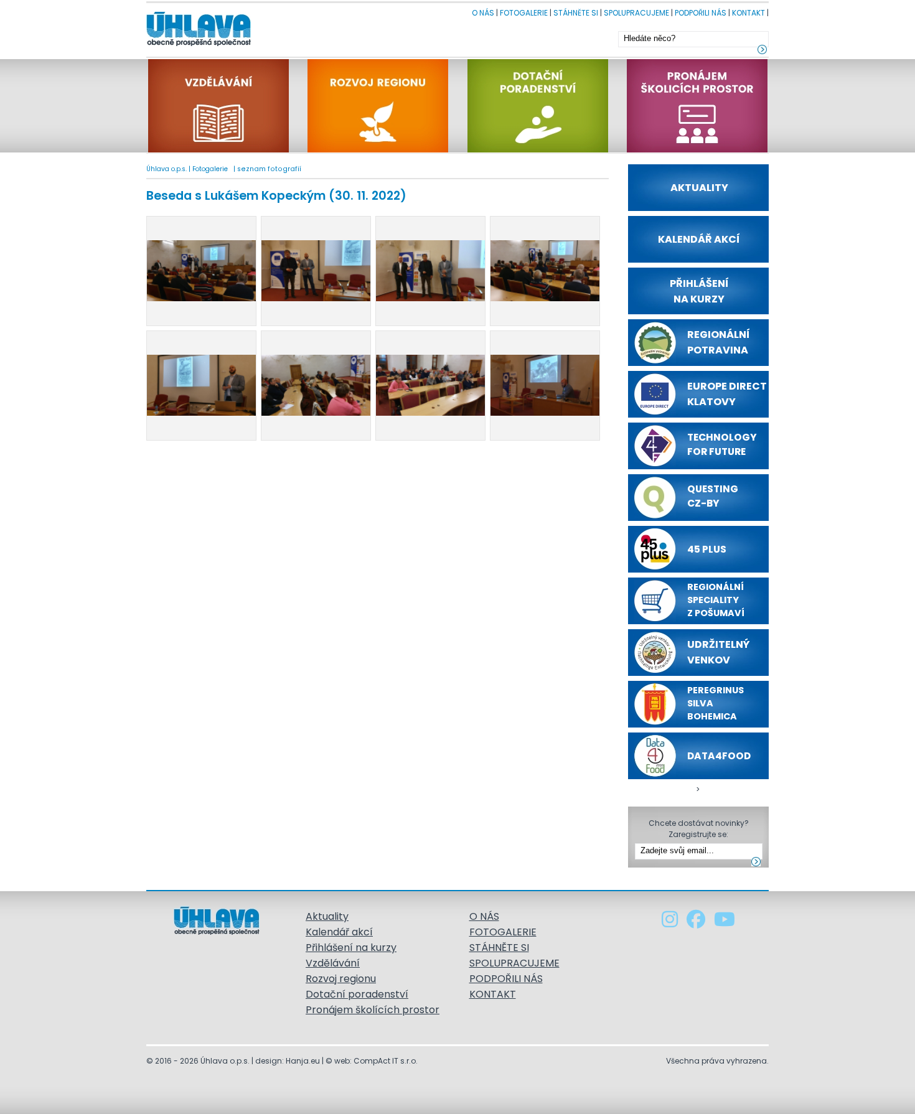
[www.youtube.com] (724, 922)
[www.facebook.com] (697, 922)
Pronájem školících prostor (372, 1010)
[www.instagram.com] (671, 922)
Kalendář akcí (339, 932)
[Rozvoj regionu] (379, 149)
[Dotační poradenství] (539, 149)
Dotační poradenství (357, 994)
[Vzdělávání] (219, 149)
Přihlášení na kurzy (351, 947)
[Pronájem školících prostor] (697, 149)
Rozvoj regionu (341, 978)
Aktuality (327, 916)
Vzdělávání (333, 963)
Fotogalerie (210, 169)
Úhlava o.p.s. (166, 169)
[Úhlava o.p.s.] (198, 42)
